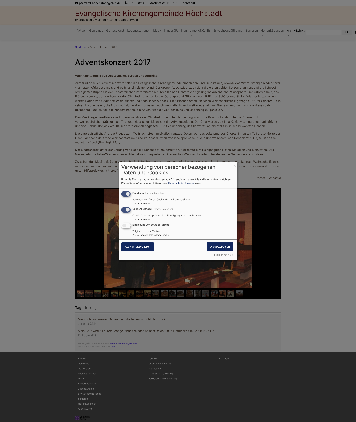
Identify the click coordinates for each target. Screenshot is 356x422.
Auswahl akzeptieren (137, 246)
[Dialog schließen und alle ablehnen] (234, 164)
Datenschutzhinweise (181, 183)
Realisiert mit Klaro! (223, 255)
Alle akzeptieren (220, 246)
